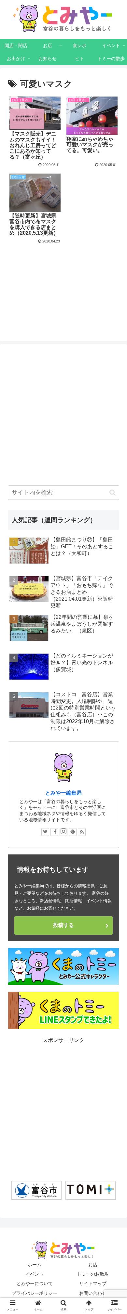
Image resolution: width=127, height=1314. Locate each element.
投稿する (63, 925)
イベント (34, 1274)
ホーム (34, 1264)
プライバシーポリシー (34, 1293)
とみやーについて (34, 1283)
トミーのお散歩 (93, 1274)
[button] (112, 492)
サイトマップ (92, 1283)
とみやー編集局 (63, 793)
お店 (92, 1264)
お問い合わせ (92, 1293)
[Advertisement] (63, 277)
